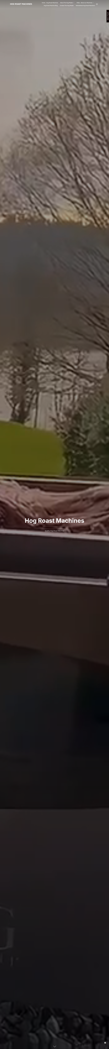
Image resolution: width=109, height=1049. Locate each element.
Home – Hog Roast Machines (50, 2)
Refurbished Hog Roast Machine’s (85, 5)
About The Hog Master (66, 2)
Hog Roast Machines (21, 4)
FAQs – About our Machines (84, 2)
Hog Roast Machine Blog (51, 5)
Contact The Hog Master (67, 5)
